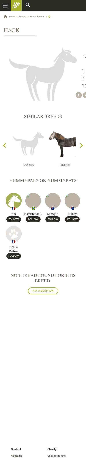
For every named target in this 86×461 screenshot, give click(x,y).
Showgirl (52, 214)
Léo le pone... (13, 249)
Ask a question (43, 290)
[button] (79, 95)
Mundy (72, 214)
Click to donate (56, 455)
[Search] (28, 5)
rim (13, 214)
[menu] (5, 5)
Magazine (16, 455)
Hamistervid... (33, 214)
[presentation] (4, 146)
